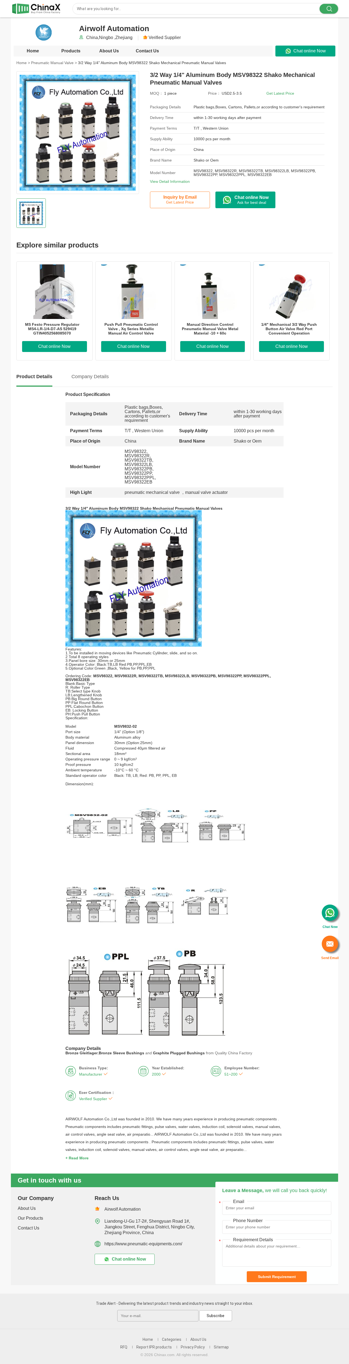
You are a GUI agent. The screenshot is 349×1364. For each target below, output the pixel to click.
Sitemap (221, 1347)
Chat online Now (309, 51)
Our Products (30, 1218)
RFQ (123, 1347)
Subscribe (215, 1316)
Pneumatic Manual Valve (54, 63)
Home (33, 51)
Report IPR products (154, 1347)
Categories (171, 1339)
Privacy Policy (193, 1347)
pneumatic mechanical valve (152, 492)
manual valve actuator (206, 492)
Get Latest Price (280, 93)
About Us (109, 51)
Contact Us (147, 51)
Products (70, 51)
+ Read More (77, 1158)
